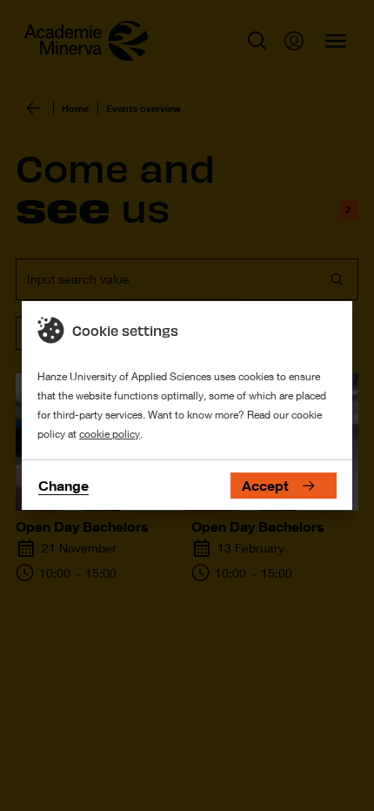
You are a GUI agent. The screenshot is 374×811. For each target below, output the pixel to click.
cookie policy (109, 433)
